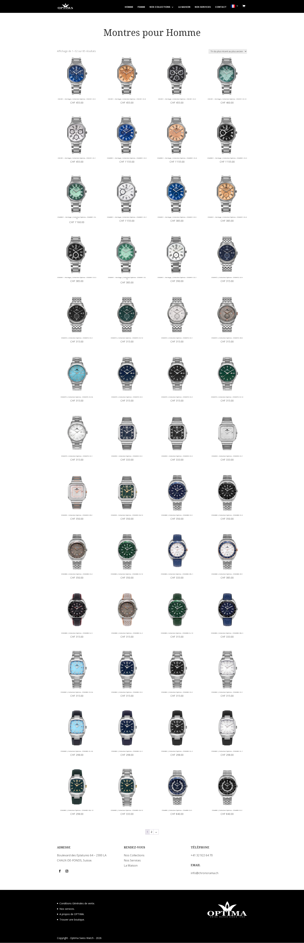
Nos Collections (134, 855)
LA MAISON (184, 7)
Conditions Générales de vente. (77, 903)
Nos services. (67, 908)
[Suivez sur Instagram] (67, 871)
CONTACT (220, 7)
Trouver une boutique (71, 919)
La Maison (131, 865)
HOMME (129, 7)
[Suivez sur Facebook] (60, 871)
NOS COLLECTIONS (160, 7)
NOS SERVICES (203, 7)
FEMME (141, 7)
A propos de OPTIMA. (71, 914)
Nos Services (132, 860)
